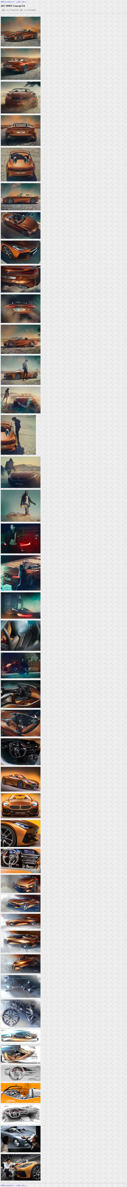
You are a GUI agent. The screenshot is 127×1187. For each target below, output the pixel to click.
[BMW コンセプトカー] (7, 1)
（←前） (18, 1)
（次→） (23, 1)
